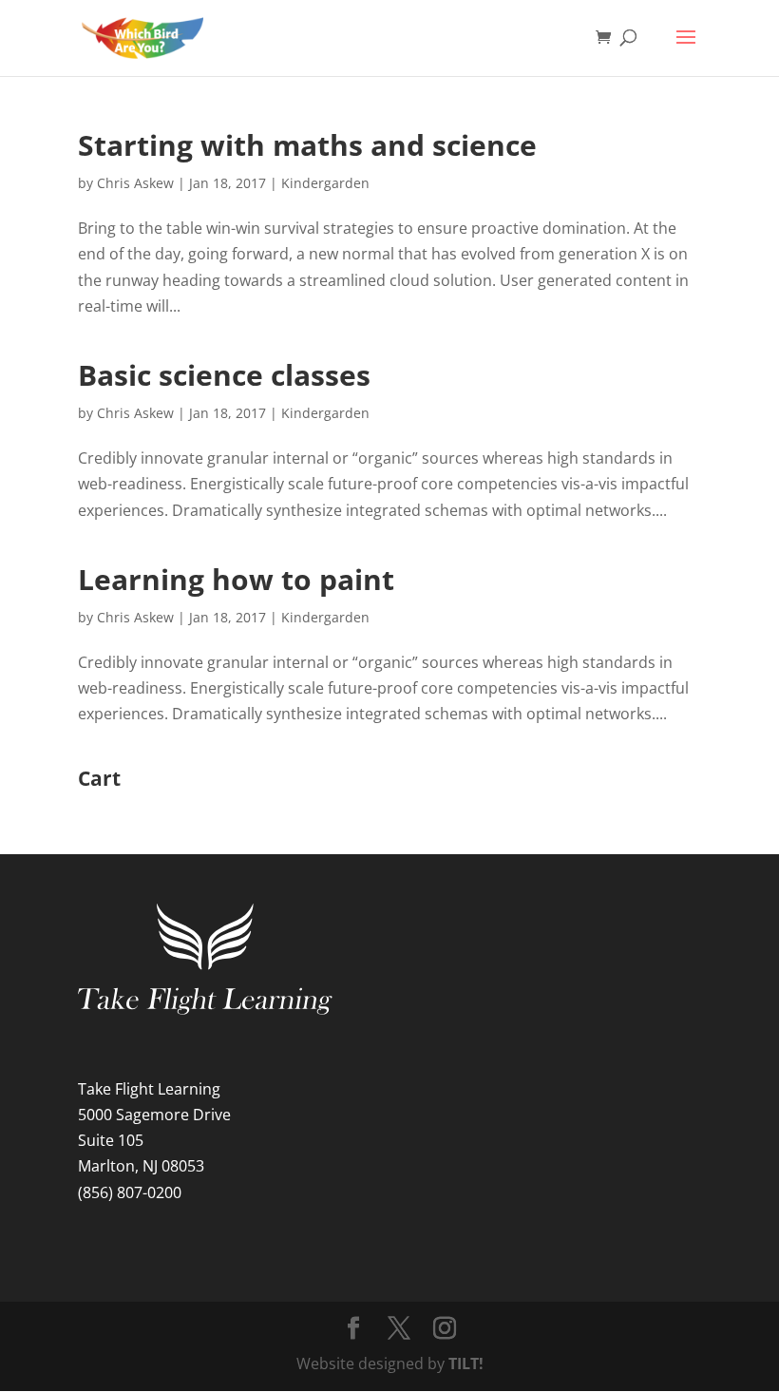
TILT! (466, 1363)
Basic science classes (224, 374)
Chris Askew (135, 183)
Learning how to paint (236, 579)
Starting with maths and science (307, 144)
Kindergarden (325, 183)
